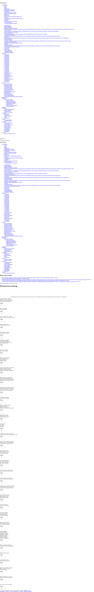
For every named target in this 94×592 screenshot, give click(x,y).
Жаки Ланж (6, 131)
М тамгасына (6, 62)
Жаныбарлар (6, 8)
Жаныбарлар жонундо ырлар (9, 91)
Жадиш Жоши (7, 130)
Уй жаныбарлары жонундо (9, 109)
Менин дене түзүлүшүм (11, 101)
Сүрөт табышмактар (8, 50)
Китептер (4, 121)
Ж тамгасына (6, 58)
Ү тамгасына (6, 71)
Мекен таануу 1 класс (8, 99)
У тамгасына (6, 70)
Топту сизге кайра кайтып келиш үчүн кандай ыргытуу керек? (14, 278)
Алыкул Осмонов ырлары (13, 96)
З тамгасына (6, 59)
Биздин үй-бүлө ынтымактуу (12, 105)
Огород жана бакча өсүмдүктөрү (10, 12)
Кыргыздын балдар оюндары (9, 133)
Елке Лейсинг (7, 128)
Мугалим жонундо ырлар (9, 89)
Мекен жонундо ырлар (8, 88)
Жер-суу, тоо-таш (31, 31)
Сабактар (4, 98)
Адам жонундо (7, 79)
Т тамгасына (6, 69)
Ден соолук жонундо (8, 73)
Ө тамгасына (6, 65)
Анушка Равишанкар (8, 122)
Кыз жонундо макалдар (8, 78)
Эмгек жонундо (7, 214)
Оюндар (3, 132)
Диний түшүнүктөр (8, 26)
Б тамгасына (6, 55)
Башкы (1, 283)
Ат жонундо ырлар (7, 90)
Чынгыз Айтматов (7, 255)
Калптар (3, 118)
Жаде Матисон (7, 129)
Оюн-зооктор (6, 47)
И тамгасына (6, 60)
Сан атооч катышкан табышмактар (10, 23)
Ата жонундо (6, 81)
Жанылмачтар (4, 97)
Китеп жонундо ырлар (8, 94)
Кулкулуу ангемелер (8, 110)
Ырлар (3, 82)
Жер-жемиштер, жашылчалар (9, 10)
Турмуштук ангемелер (8, 112)
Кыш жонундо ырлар (8, 84)
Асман (5, 6)
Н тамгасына (6, 63)
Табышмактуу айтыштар (8, 52)
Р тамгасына (6, 67)
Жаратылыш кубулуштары (9, 9)
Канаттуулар (6, 15)
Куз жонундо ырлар (8, 83)
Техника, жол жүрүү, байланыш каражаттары (12, 16)
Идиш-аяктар (6, 11)
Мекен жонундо (7, 111)
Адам (5, 5)
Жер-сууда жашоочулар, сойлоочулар (11, 32)
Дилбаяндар (4, 113)
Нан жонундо (6, 77)
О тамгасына (6, 64)
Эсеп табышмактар (7, 22)
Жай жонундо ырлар (8, 86)
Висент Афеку (7, 126)
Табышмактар (4, 4)
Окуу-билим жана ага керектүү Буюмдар (12, 46)
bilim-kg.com (2, 138)
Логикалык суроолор (37, 40)
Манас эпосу (6, 254)
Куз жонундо (36, 37)
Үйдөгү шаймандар (10, 106)
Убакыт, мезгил (7, 49)
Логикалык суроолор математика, (13, 42)
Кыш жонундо (7, 253)
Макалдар (4, 53)
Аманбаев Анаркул (7, 120)
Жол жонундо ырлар (8, 93)
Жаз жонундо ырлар (8, 85)
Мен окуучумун (9, 104)
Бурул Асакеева (7, 125)
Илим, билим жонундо (8, 215)
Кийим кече (6, 14)
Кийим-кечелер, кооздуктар (32, 35)
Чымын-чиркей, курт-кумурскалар (10, 21)
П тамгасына (6, 66)
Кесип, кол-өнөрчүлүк (26, 34)
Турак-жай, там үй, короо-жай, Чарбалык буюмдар (13, 18)
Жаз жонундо (6, 74)
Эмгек (5, 256)
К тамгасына (6, 61)
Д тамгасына (6, 57)
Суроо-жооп (6, 48)
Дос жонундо (6, 72)
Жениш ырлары (7, 92)
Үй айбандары (7, 19)
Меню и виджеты (3, 2)
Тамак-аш (6, 17)
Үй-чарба (6, 20)
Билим (5, 7)
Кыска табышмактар (8, 38)
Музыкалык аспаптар (32, 45)
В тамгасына (6, 56)
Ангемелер (4, 108)
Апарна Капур (7, 123)
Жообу (1, 303)
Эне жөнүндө (6, 117)
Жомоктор (4, 107)
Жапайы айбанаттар (8, 27)
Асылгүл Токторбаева (8, 124)
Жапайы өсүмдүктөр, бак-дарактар (39, 29)
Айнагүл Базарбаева (8, 119)
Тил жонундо (6, 80)
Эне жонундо (6, 216)
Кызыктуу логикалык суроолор (10, 13)
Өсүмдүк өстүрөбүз (10, 100)
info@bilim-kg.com (26, 590)
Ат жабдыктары (7, 25)
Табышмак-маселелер (8, 51)
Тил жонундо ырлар (8, 87)
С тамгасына (6, 68)
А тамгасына (6, 54)
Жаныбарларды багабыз (11, 103)
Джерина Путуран (7, 127)
